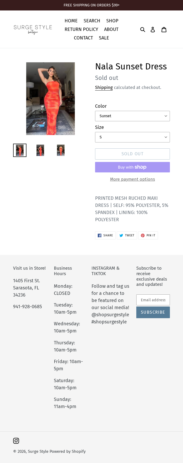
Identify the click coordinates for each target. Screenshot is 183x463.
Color (101, 106)
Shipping (104, 87)
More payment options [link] (132, 179)
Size (99, 127)
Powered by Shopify (68, 451)
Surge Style (38, 451)
